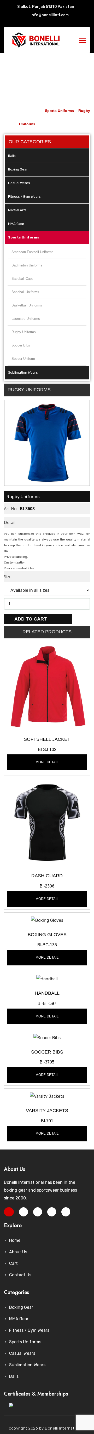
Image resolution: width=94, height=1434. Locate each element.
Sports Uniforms (23, 237)
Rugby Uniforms (23, 332)
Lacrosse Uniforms (25, 319)
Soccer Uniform (23, 359)
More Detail (47, 762)
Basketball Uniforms (26, 305)
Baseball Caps (22, 279)
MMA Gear (16, 224)
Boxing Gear (18, 169)
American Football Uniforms (32, 252)
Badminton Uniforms (26, 265)
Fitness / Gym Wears (24, 196)
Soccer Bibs (20, 345)
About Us (18, 1251)
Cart (13, 1263)
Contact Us (20, 1274)
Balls (12, 156)
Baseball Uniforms (25, 292)
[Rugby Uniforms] (47, 685)
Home (14, 1240)
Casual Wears (19, 183)
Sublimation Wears (23, 372)
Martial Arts (17, 210)
